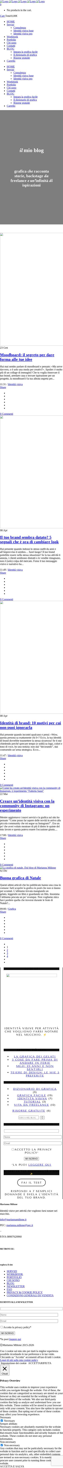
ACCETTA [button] (34, 1363)
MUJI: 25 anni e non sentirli (35, 1067)
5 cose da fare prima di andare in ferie (35, 1061)
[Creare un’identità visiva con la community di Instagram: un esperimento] (31, 791)
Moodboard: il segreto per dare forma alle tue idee (27, 357)
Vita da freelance (31, 1104)
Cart (2, 15)
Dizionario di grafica (35, 1089)
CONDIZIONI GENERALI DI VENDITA (30, 1295)
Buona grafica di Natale (20, 878)
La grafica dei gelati (35, 1056)
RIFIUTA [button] (46, 1363)
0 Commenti (6, 413)
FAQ (9, 1289)
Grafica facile (31, 1095)
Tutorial (32, 1101)
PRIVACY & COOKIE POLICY (25, 1292)
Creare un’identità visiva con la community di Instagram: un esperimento (27, 805)
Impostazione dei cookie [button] (14, 1363)
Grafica (12, 908)
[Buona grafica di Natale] (28, 867)
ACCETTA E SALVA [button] (12, 1466)
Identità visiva (15, 384)
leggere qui (39, 1164)
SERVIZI (12, 1271)
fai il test (31, 1182)
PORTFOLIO (14, 1277)
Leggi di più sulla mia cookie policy (19, 1360)
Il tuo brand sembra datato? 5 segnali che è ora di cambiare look (29, 539)
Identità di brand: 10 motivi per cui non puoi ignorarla (30, 725)
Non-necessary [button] (8, 1441)
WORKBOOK (15, 1274)
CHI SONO (13, 1280)
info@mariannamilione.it (13, 1219)
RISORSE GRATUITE (28, 1110)
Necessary (9, 1420)
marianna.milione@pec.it (19, 1225)
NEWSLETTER (16, 1286)
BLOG (10, 1283)
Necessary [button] (5, 1417)
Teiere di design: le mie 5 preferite (34, 1074)
